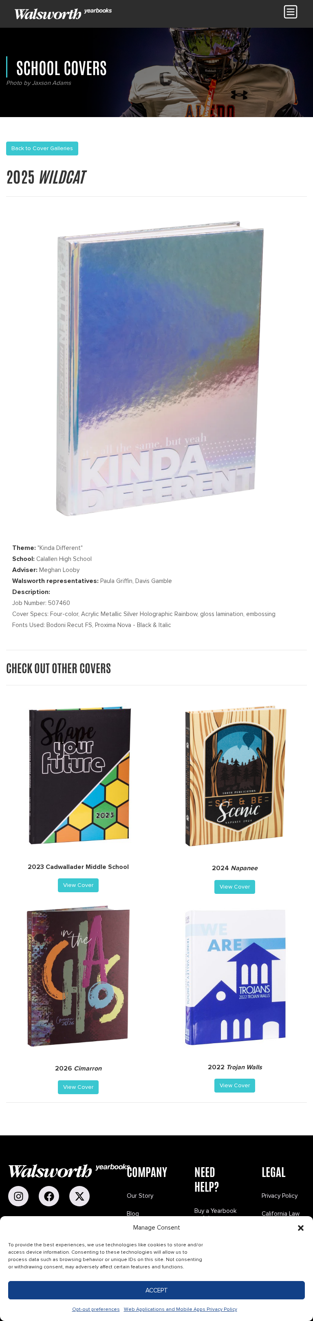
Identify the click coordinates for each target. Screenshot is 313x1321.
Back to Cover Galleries (42, 148)
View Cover (78, 885)
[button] (301, 1228)
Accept (156, 1290)
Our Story (140, 1195)
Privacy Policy (280, 1195)
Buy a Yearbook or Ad (215, 1214)
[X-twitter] (79, 1196)
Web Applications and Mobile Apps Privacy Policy (180, 1309)
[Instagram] (18, 1196)
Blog (133, 1213)
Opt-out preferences (96, 1309)
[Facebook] (49, 1196)
